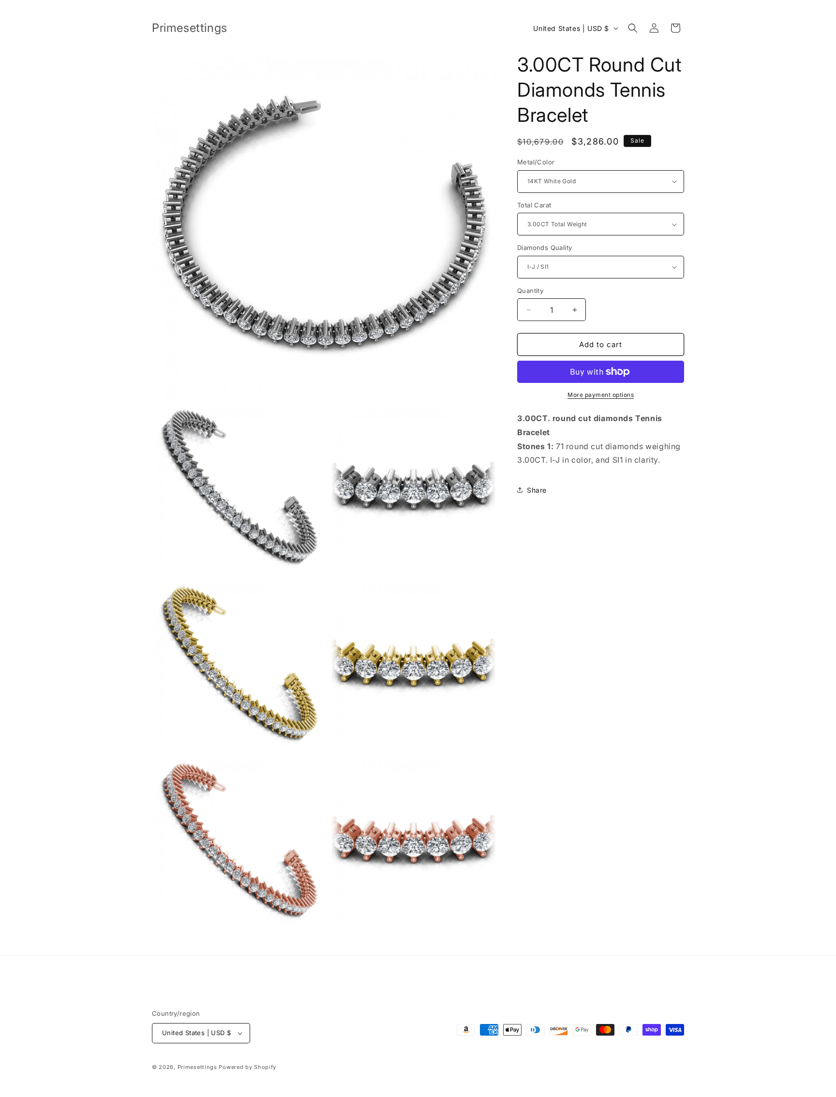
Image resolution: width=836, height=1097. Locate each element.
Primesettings (197, 1067)
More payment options (600, 394)
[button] (632, 28)
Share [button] (537, 490)
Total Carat (534, 205)
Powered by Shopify (247, 1067)
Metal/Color (535, 162)
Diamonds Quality (544, 247)
